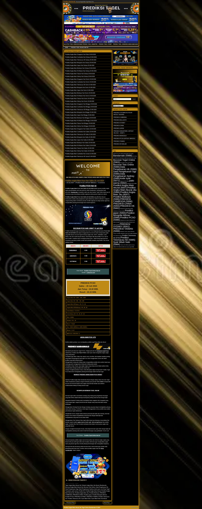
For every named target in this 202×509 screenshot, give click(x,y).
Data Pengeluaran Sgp (71, 489)
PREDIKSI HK (124, 207)
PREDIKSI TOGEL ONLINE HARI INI (79, 47)
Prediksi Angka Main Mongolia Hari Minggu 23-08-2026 (80, 112)
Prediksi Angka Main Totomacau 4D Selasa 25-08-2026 (80, 60)
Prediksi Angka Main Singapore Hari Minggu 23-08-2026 (81, 104)
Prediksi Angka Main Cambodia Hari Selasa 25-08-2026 (81, 57)
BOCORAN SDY (122, 158)
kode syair (97, 489)
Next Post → (107, 502)
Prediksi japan (88, 494)
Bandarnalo (74, 192)
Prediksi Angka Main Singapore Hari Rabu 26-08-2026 (80, 54)
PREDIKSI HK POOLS (119, 211)
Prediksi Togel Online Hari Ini (92, 270)
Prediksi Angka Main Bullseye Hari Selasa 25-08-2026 (80, 68)
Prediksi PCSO (69, 496)
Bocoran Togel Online (124, 161)
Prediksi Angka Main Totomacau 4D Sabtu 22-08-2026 (80, 134)
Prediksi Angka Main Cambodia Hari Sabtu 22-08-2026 (80, 131)
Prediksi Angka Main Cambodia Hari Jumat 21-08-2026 (80, 153)
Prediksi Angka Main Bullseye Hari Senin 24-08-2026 (80, 93)
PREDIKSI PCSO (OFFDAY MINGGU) (124, 138)
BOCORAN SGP (131, 158)
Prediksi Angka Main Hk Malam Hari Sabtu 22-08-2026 (80, 145)
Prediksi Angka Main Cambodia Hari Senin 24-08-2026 (80, 82)
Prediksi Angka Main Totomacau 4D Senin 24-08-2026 (80, 84)
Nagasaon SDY (124, 181)
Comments (102, 182)
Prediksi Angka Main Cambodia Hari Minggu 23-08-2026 (81, 106)
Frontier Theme (134, 507)
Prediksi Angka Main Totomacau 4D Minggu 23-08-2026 (81, 109)
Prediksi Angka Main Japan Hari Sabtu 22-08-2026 (79, 140)
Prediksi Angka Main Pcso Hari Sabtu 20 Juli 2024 (84, 181)
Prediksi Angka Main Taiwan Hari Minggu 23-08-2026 (80, 123)
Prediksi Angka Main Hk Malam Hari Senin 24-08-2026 (80, 95)
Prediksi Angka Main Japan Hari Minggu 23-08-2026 (80, 115)
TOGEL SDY (124, 244)
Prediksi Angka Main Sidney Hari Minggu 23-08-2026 (80, 126)
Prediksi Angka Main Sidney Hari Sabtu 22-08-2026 (79, 151)
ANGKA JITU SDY (118, 153)
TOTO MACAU (120, 246)
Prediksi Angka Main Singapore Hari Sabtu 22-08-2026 (80, 129)
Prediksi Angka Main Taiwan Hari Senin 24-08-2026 (79, 98)
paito (79, 422)
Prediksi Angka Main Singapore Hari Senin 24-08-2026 (80, 79)
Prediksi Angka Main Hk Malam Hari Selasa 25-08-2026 (81, 71)
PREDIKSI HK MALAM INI (126, 208)
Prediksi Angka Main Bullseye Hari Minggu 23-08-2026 (80, 117)
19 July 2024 (70, 182)
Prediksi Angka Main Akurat (93, 491)
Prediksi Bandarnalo (69, 2)
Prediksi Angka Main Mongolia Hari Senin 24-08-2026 (80, 87)
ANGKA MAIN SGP (128, 153)
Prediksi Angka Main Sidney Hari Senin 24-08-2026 (79, 101)
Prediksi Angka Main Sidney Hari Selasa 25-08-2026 (80, 76)
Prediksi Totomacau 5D (74, 498)
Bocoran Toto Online (89, 487)
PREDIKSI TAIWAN (92, 496)
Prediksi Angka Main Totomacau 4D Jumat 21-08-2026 (80, 156)
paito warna (75, 491)
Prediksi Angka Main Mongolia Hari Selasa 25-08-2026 (80, 62)
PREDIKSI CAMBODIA (120, 117)
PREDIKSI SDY (124, 220)
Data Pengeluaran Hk (102, 487)
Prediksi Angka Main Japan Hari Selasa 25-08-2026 (79, 65)
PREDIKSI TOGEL (125, 231)
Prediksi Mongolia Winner (99, 494)
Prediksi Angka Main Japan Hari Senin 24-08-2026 (79, 90)
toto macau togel (129, 246)
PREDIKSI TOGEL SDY (127, 233)
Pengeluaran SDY (132, 183)
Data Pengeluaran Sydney (86, 489)
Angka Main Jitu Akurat (92, 485)
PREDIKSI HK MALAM (120, 144)
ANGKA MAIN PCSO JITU (88, 337)
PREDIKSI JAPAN (119, 128)
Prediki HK (82, 491)
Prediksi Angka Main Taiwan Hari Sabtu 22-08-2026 (79, 148)
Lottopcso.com (91, 272)
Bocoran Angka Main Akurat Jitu (74, 487)
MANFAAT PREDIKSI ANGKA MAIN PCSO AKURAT (88, 374)
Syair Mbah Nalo (86, 498)
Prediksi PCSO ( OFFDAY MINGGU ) (86, 182)
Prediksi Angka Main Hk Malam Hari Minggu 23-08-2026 (81, 120)
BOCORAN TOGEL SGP (126, 162)
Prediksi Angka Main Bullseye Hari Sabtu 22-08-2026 (80, 142)
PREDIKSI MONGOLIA (120, 135)
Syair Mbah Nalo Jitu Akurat (99, 498)
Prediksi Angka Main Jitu (82, 493)
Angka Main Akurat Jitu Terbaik (77, 485)
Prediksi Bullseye (94, 493)
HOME (66, 47)
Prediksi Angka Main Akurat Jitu (125, 189)
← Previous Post (69, 502)
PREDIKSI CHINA (78, 494)
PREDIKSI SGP (124, 222)
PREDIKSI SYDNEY (80, 496)
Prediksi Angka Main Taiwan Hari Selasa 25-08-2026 (80, 73)
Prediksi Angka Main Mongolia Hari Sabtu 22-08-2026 (80, 137)
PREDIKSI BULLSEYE (120, 120)
